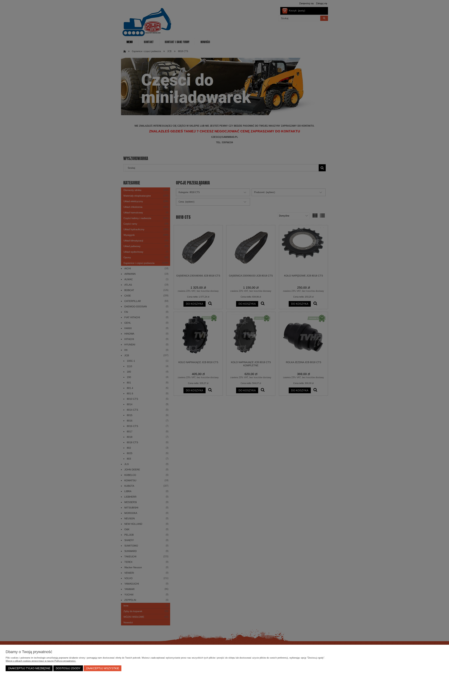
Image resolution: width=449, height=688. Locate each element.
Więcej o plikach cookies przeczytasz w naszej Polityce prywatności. (41, 661)
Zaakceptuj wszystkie (102, 668)
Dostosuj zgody (68, 668)
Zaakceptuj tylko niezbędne (29, 668)
